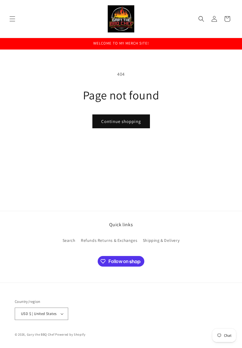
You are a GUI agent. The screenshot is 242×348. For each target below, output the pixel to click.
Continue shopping (121, 121)
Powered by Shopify (70, 334)
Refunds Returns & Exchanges (109, 240)
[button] (12, 18)
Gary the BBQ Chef (41, 334)
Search (69, 240)
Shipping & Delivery (161, 240)
